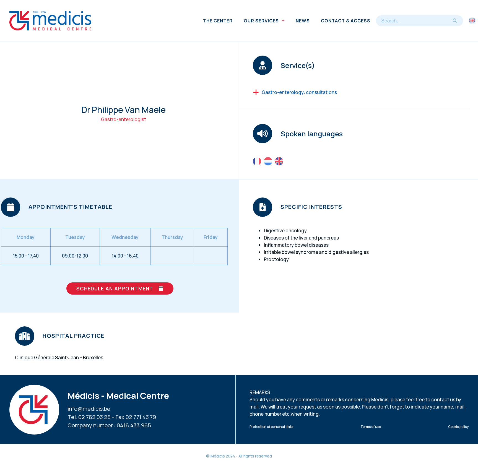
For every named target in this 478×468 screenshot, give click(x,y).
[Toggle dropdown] (283, 20)
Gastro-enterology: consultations (299, 92)
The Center (218, 21)
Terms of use (370, 426)
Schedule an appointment (114, 288)
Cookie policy (458, 426)
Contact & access (345, 21)
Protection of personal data (271, 426)
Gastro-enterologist (123, 119)
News (303, 21)
